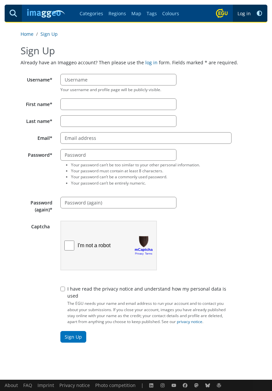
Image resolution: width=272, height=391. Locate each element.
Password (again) (41, 206)
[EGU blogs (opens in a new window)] (220, 385)
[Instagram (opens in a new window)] (163, 385)
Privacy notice (74, 385)
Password (39, 155)
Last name (38, 121)
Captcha (40, 226)
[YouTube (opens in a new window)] (174, 385)
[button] (259, 13)
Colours (170, 13)
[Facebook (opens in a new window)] (186, 385)
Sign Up (49, 34)
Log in (244, 13)
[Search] (13, 13)
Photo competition (115, 385)
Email (43, 138)
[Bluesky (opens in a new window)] (208, 385)
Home (27, 34)
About (11, 385)
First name (38, 104)
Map (136, 13)
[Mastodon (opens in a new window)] (197, 385)
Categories (91, 13)
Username (38, 80)
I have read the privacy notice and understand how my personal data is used (146, 292)
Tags (152, 13)
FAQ (27, 385)
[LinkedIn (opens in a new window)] (152, 385)
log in (151, 62)
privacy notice (189, 321)
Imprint (45, 385)
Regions (117, 13)
